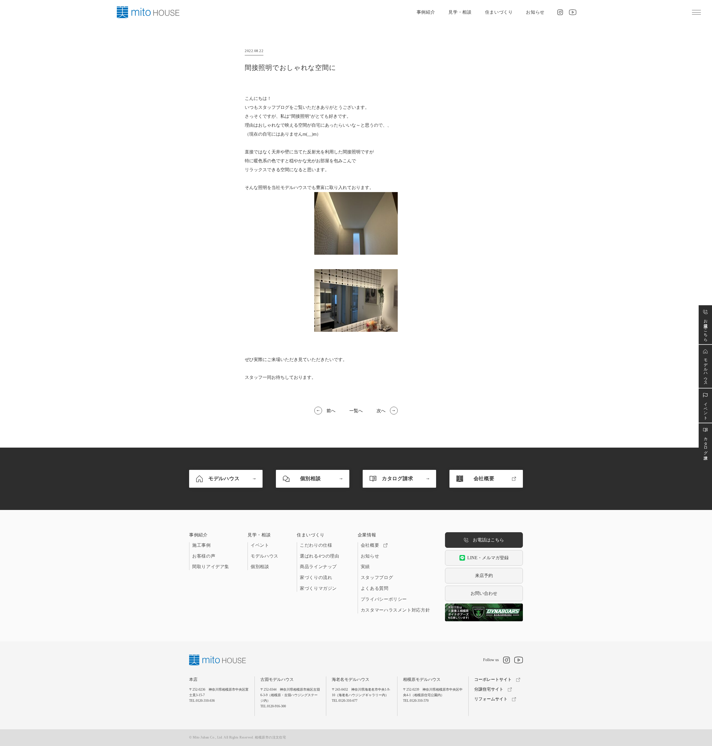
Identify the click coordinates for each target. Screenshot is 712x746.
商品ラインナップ (318, 566)
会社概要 (370, 545)
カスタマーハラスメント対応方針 (395, 610)
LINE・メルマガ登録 (488, 557)
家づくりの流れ (316, 577)
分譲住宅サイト (488, 689)
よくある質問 (375, 588)
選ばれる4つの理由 (319, 556)
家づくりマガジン (318, 588)
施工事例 (201, 545)
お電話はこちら (488, 540)
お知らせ (535, 12)
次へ (381, 410)
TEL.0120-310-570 (416, 701)
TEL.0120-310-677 (344, 701)
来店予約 (484, 575)
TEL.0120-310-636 (202, 701)
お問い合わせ (484, 593)
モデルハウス (264, 556)
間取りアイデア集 (210, 566)
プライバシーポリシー (384, 599)
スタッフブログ (377, 577)
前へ (331, 410)
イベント (260, 545)
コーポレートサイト (493, 679)
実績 (365, 566)
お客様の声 (203, 556)
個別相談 (260, 566)
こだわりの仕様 (316, 545)
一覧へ (356, 410)
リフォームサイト (491, 699)
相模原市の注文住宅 (270, 737)
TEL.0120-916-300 (273, 706)
